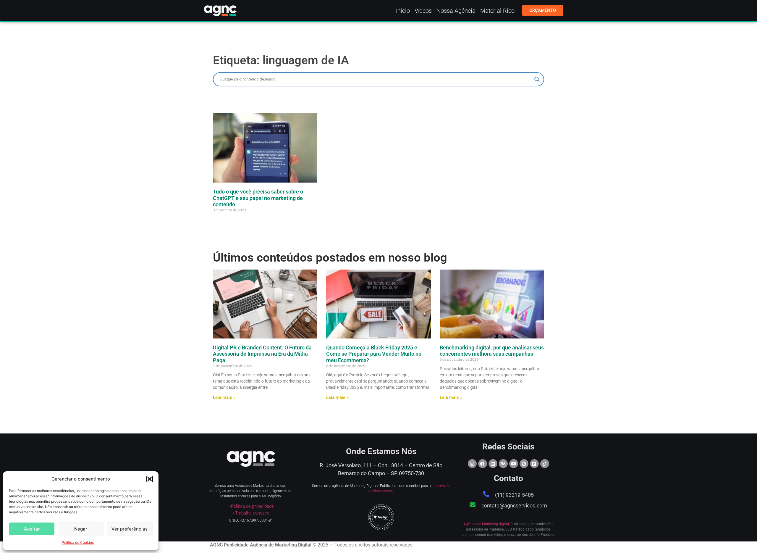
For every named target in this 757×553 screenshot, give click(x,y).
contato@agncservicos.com (514, 505)
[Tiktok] (544, 463)
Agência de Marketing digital (486, 524)
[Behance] (503, 463)
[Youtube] (513, 463)
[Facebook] (482, 463)
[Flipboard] (534, 463)
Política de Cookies (78, 542)
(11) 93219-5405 (514, 495)
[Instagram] (472, 463)
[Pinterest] (524, 463)
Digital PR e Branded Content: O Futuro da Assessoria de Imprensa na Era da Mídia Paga (262, 353)
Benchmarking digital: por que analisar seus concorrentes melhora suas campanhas (492, 350)
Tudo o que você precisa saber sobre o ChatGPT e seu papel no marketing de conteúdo (258, 197)
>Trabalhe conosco (251, 513)
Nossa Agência (455, 10)
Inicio (403, 10)
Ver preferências (129, 529)
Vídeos (423, 10)
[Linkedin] (493, 463)
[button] (150, 479)
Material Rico (497, 10)
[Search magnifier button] (537, 79)
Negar (80, 529)
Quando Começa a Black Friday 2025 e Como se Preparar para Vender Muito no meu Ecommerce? (373, 353)
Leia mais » (224, 397)
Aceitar (32, 529)
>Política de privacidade (251, 506)
